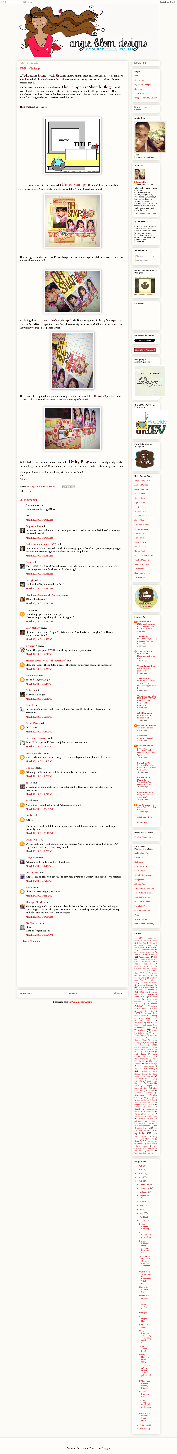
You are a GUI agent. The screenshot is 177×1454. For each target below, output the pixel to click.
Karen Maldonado (142, 524)
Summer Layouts (146, 1119)
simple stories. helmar (144, 1105)
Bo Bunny (138, 862)
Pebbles (137, 915)
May (142, 1213)
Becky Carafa (33, 723)
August (143, 1202)
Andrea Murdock (141, 485)
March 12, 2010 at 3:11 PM (39, 698)
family (153, 1006)
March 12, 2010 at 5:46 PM (39, 761)
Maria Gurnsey (140, 542)
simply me (142, 736)
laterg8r (30, 580)
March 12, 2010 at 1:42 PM (39, 639)
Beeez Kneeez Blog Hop (144, 1226)
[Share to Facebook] (71, 486)
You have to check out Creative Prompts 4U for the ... (144, 1262)
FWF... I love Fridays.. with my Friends (144, 1384)
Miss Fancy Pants (142, 902)
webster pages (140, 1146)
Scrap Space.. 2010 (143, 1348)
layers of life (150, 1047)
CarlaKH (31, 767)
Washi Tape (151, 1143)
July (142, 1206)
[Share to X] (68, 486)
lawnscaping (138, 1047)
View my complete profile (145, 213)
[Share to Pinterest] (73, 486)
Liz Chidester (33, 923)
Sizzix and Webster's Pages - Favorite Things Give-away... (147, 767)
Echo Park (147, 1001)
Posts (140, 256)
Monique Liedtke (35, 902)
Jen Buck (138, 507)
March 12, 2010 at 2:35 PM (39, 669)
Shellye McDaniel (141, 560)
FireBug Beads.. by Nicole (145, 837)
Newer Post (26, 993)
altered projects (145, 945)
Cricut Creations (146, 987)
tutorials (153, 1130)
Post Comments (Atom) (79, 1001)
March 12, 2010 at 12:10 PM (39, 588)
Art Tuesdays (151, 954)
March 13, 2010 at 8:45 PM (39, 866)
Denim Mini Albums (144, 1297)
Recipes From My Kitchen (145, 98)
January (143, 1429)
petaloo (150, 1076)
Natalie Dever (140, 546)
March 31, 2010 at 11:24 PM (39, 934)
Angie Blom (142, 182)
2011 (139, 1177)
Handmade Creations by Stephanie (44, 595)
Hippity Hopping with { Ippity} (144, 1358)
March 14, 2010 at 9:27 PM (39, 895)
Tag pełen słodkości (145, 728)
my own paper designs (146, 1066)
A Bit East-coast (144, 713)
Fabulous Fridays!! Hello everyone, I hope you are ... (145, 1247)
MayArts (137, 1052)
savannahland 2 (144, 622)
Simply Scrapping (142, 1107)
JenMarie (30, 690)
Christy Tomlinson (150, 973)
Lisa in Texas (33, 872)
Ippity (136, 1042)
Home (73, 993)
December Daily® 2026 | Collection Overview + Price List (147, 641)
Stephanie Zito (33, 526)
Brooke (30, 800)
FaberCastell (142, 1006)
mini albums (140, 1054)
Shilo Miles (139, 568)
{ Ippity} (139, 938)
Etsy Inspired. (151, 1004)
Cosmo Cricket (140, 866)
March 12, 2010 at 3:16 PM (39, 716)
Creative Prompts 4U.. (144, 1394)
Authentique (144, 957)
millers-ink (142, 822)
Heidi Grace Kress (150, 1025)
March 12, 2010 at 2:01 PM (39, 654)
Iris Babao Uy (143, 763)
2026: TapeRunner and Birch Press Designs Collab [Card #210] (146, 626)
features (154, 1008)
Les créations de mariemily (145, 747)
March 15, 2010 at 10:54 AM (39, 916)
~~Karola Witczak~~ (146, 725)
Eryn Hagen (139, 502)
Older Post (119, 993)
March (143, 1221)
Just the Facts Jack (141, 1045)
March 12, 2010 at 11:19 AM (39, 555)
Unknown (31, 839)
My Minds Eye (140, 906)
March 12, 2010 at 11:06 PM (39, 809)
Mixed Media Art (141, 1059)
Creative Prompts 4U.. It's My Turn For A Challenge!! (145, 1337)
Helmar (140, 1027)
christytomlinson (145, 792)
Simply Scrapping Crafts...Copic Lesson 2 (145, 1405)
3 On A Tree (141, 943)
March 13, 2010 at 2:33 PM (39, 851)
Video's (140, 1144)
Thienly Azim (139, 577)
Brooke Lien (139, 494)
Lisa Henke (139, 538)
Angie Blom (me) (141, 489)
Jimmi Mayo (139, 520)
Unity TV (138, 1141)
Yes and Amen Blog (146, 666)
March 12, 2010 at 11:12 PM (39, 833)
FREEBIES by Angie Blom (145, 1013)
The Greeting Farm (145, 1127)
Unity (31, 491)
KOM (153, 1045)
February (144, 1425)
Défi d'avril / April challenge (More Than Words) (146, 752)
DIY (146, 999)
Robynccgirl (32, 857)
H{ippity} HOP (142, 1020)
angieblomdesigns (147, 950)
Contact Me (139, 80)
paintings (144, 1071)
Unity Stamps (74, 184)
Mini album (149, 1052)
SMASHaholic (150, 1109)
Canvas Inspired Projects (145, 962)
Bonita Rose (32, 675)
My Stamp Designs (142, 84)
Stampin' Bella (139, 1116)
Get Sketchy (141, 1015)
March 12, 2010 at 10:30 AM (39, 537)
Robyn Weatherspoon (143, 555)
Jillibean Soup (140, 884)
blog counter (137, 109)
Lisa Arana (139, 533)
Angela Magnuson (142, 480)
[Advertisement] (72, 967)
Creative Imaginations (143, 875)
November (144, 1188)
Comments (143, 260)
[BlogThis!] (65, 486)
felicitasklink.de (144, 817)
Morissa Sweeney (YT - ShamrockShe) (46, 660)
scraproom (153, 1098)
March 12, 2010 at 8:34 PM (39, 794)
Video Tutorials (140, 93)
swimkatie (137, 1121)
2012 (139, 1173)
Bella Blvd (138, 857)
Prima (147, 1081)
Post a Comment (32, 941)
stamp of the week (143, 1114)
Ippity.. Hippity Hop (143, 1318)
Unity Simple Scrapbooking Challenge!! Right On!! (145, 1278)
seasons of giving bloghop (146, 1100)
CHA (152, 966)
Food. (140, 1011)
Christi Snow (139, 498)
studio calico (152, 1116)
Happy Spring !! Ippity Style (145, 1289)
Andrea (30, 887)
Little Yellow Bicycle (142, 893)
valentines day (152, 1141)
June (142, 1209)
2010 (139, 1181)
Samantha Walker (143, 1093)
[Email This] (63, 486)
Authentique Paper (142, 853)
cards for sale (140, 966)
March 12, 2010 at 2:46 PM (39, 684)
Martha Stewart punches (144, 1049)
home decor (144, 1033)
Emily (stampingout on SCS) (41, 544)
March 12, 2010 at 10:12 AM (39, 519)
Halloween (138, 1023)
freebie (151, 1011)
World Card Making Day (142, 1153)
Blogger (105, 1448)
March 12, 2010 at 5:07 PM (39, 746)
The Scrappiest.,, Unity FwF (145, 1305)
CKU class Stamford (146, 975)
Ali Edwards (143, 636)
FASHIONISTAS (141, 1009)
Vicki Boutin (143, 678)
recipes (151, 1091)
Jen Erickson (140, 511)
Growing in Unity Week (145, 1016)
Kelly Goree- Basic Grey (144, 888)
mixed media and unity (145, 1055)
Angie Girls (152, 947)
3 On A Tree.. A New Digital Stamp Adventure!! (145, 1371)
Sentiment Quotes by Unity (144, 1102)
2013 (139, 1170)
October (143, 1192)
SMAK (137, 1109)
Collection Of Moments (143, 779)
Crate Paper (139, 871)
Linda (29, 815)
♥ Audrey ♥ (31, 645)
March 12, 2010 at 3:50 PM (39, 731)
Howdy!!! (143, 1312)
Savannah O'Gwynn (36, 738)
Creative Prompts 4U (147, 985)
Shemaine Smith (141, 564)
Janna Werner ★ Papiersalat (145, 652)
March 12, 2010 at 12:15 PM (39, 603)
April (142, 1217)
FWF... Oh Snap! (143, 1326)
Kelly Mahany (33, 627)
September (144, 1196)
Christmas (141, 971)
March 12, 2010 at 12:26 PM (39, 621)
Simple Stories (140, 919)
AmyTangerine (139, 947)
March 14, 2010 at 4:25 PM (39, 881)
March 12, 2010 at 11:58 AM (39, 573)
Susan (29, 782)
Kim (28, 610)
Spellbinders (149, 1112)
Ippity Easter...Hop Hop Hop (145, 1234)
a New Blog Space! (145, 738)
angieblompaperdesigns (142, 952)
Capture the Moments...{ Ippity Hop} (145, 1416)
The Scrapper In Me (146, 805)
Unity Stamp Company (144, 924)
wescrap (150, 1151)
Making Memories (142, 897)
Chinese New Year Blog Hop (145, 968)
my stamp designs (145, 1068)
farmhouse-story (35, 753)
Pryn (28, 562)
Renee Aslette (140, 551)
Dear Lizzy (138, 990)
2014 (139, 1166)
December (144, 1184)
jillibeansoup (149, 1043)
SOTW (136, 1111)
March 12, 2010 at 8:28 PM (39, 776)
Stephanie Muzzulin (143, 573)
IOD (153, 1040)
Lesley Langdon (141, 529)
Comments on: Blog (146, 696)
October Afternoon (142, 910)
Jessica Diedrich (141, 516)
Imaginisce (139, 880)
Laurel (29, 705)
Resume (138, 89)
